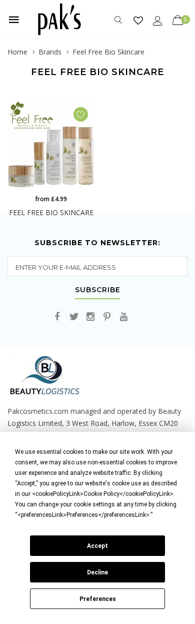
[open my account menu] (158, 20)
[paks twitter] (74, 317)
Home (18, 52)
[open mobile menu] (14, 19)
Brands (50, 52)
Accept (97, 545)
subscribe (97, 290)
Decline (97, 572)
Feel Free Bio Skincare (108, 52)
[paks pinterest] (107, 317)
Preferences (98, 598)
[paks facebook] (57, 317)
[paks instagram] (90, 317)
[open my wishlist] (138, 20)
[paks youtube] (123, 317)
